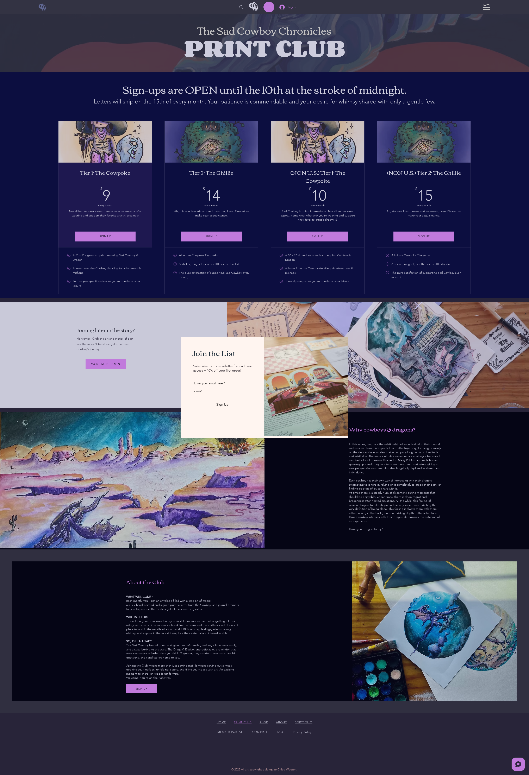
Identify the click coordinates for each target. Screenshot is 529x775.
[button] (418, 305)
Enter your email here (208, 383)
